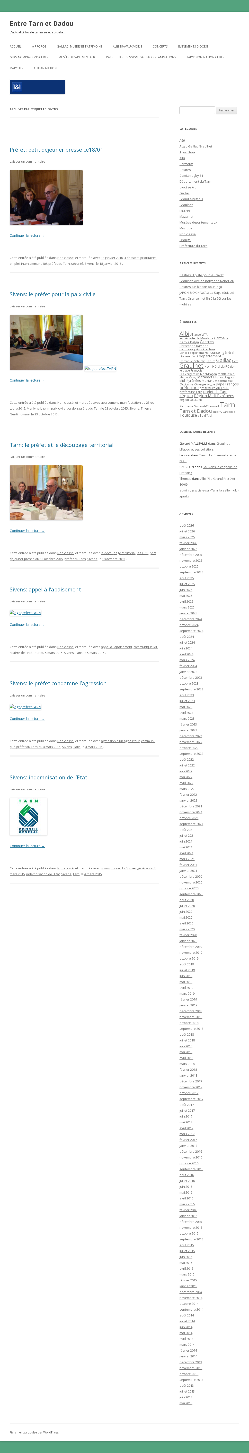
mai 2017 (185, 1122)
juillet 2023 (187, 701)
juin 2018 (185, 1046)
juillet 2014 (187, 1321)
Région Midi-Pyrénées (214, 395)
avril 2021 (186, 853)
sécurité (77, 263)
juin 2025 (185, 590)
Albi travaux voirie (127, 46)
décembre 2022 (190, 736)
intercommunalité (34, 263)
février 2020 (188, 935)
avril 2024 (186, 654)
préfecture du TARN (214, 388)
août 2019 (186, 964)
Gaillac (184, 193)
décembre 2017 (190, 1081)
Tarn (78, 652)
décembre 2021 (190, 806)
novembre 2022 (190, 742)
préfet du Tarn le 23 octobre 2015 (103, 408)
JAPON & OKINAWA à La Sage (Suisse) (206, 292)
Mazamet (186, 216)
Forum (210, 361)
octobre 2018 (188, 1023)
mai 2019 (185, 982)
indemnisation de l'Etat (43, 874)
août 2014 (186, 1315)
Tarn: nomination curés (205, 57)
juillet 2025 (187, 584)
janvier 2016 (188, 1216)
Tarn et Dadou (195, 411)
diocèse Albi (188, 187)
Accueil (15, 46)
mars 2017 (187, 1134)
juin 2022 (185, 771)
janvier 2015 (188, 1286)
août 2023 (186, 695)
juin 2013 (185, 1397)
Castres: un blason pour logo (200, 287)
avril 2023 (186, 712)
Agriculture (187, 152)
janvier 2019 (188, 1005)
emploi (15, 263)
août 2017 (186, 1104)
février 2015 (188, 1280)
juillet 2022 (187, 765)
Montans (208, 381)
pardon (72, 408)
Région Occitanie (191, 400)
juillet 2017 (187, 1110)
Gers (235, 361)
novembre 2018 (190, 1017)
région (186, 395)
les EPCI (142, 553)
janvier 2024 (188, 671)
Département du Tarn (195, 181)
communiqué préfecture (197, 349)
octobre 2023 (188, 683)
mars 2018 (187, 1063)
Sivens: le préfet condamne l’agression (58, 683)
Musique (185, 228)
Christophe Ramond (193, 346)
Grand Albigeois (191, 199)
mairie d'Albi (226, 374)
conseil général (222, 352)
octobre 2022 (188, 748)
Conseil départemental (194, 352)
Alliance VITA (198, 334)
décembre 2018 (190, 1011)
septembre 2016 (191, 1169)
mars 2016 (187, 1204)
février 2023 (188, 724)
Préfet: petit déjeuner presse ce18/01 (56, 149)
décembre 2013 (190, 1362)
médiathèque (224, 381)
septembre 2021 (191, 824)
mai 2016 (185, 1192)
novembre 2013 (190, 1368)
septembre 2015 (191, 1239)
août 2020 (186, 900)
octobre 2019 (188, 958)
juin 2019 (185, 976)
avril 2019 (186, 987)
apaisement (110, 402)
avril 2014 (186, 1338)
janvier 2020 (188, 941)
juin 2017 (185, 1116)
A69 (182, 140)
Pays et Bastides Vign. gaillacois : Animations (141, 57)
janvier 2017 (188, 1145)
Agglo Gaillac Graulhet (195, 146)
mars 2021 (187, 859)
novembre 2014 (190, 1298)
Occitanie (186, 384)
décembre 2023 (190, 677)
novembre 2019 (190, 952)
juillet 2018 (187, 1040)
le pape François (191, 370)
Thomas (185, 478)
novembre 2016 (190, 1157)
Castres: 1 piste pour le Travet (201, 275)
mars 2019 (187, 993)
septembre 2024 (191, 630)
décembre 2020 (190, 876)
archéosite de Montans (196, 338)
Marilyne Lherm (38, 408)
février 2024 (188, 666)
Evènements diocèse (193, 46)
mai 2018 (185, 1052)
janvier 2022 (188, 800)
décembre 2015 (190, 1221)
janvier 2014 (188, 1356)
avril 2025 (186, 601)
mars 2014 (187, 1344)
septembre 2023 (191, 689)
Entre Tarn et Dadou (42, 23)
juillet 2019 (187, 970)
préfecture (189, 387)
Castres (185, 169)
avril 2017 (186, 1128)
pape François (227, 384)
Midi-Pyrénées (190, 380)
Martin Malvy (187, 377)
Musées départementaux (77, 57)
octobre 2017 (188, 1093)
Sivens (90, 263)
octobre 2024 (188, 625)
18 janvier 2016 (112, 257)
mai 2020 (185, 917)
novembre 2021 (190, 812)
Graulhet (186, 205)
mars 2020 (187, 929)
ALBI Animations (46, 68)
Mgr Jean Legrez (223, 377)
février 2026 (188, 543)
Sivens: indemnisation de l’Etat (48, 777)
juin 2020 (185, 911)
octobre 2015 (188, 1233)
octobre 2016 (188, 1163)
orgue (211, 384)
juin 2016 (185, 1186)
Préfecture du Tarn (193, 246)
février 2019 (188, 999)
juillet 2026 (187, 531)
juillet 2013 (187, 1391)
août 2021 (186, 829)
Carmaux (186, 164)
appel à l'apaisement (116, 647)
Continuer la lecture (27, 235)
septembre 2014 (191, 1309)
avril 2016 (186, 1198)
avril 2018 (186, 1058)
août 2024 (186, 636)
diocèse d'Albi (188, 356)
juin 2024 (185, 648)
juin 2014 (185, 1327)
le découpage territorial (118, 553)
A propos (39, 46)
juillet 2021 (187, 835)
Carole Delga (189, 342)
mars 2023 (187, 718)
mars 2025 (187, 607)
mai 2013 (185, 1403)
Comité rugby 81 (191, 175)
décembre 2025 (190, 554)
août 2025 (186, 578)
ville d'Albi (205, 415)
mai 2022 (185, 777)
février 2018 (188, 1069)
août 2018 (186, 1034)
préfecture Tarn (190, 392)
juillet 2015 (187, 1251)
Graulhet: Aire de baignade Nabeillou (206, 281)
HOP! (208, 366)
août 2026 (186, 525)
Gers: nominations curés (29, 57)
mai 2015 (185, 1262)
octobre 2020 (188, 888)
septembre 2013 (191, 1379)
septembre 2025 (191, 572)
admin (184, 490)
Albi (182, 158)
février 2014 (188, 1350)
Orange (185, 240)
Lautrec (184, 210)
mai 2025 (185, 595)
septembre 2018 (191, 1028)
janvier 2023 (188, 730)
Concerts (160, 46)
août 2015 (186, 1245)
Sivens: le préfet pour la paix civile (53, 294)
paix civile (58, 408)
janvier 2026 (188, 549)
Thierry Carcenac (224, 411)
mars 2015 (187, 1274)
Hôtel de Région (224, 366)
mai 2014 (185, 1333)
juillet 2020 (187, 905)
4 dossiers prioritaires (140, 257)
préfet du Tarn (59, 263)
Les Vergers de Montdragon (198, 374)
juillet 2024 (187, 642)
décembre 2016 (190, 1151)
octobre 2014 (188, 1303)
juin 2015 (185, 1257)
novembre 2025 (190, 560)
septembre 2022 (191, 753)
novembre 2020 (190, 882)
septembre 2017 (191, 1099)
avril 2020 (186, 923)
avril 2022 (186, 783)
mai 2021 (185, 847)
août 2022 (186, 759)
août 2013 (186, 1385)
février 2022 (188, 794)
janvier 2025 (188, 613)
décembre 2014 (190, 1292)
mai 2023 (185, 707)
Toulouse (188, 415)
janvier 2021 (188, 870)
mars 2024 (187, 660)
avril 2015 (186, 1268)
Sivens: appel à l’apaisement (45, 589)
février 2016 (188, 1210)
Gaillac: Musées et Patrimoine (79, 46)
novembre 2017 (190, 1087)
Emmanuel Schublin (192, 361)
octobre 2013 (188, 1374)
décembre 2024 (190, 619)
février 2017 (188, 1140)
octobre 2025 (188, 566)
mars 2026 (187, 537)
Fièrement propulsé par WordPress (34, 1432)
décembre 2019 (190, 946)
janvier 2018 (188, 1075)
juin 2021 (185, 841)
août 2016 (186, 1175)
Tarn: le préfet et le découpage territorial (62, 444)
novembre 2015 (190, 1227)
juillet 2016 (187, 1180)
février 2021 (188, 865)
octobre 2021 (188, 818)
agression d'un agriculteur (120, 741)
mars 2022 (187, 788)
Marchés (16, 68)
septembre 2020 (191, 894)
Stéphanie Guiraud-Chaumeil (199, 406)
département (210, 355)
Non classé (65, 257)
